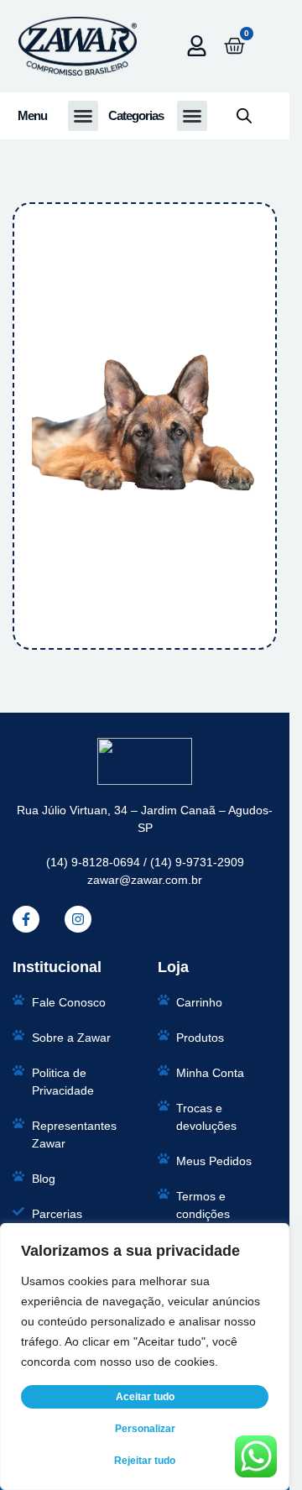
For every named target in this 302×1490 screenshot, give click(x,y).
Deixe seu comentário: (72, 453)
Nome (39, 66)
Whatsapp (49, 143)
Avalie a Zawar (55, 370)
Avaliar (144, 622)
